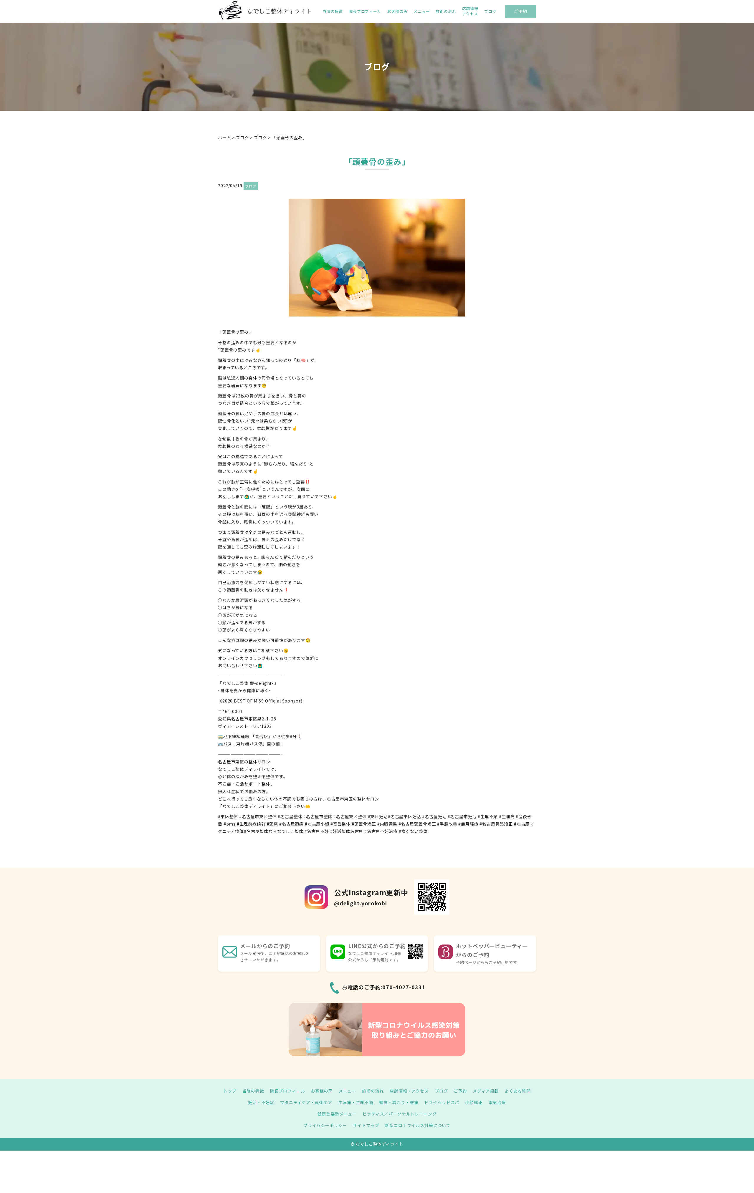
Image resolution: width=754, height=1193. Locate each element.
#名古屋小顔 (317, 824)
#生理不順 (488, 816)
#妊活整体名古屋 (346, 831)
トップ (230, 1091)
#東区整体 (228, 816)
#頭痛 (272, 824)
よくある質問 (518, 1091)
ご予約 (520, 11)
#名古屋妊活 (434, 816)
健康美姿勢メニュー (337, 1114)
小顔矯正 (473, 1102)
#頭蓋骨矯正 (364, 824)
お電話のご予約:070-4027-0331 (384, 987)
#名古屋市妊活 (462, 816)
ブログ (490, 11)
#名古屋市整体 (317, 816)
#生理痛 (507, 816)
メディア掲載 (486, 1091)
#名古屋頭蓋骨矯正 (417, 824)
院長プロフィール (365, 11)
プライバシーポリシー (325, 1125)
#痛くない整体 (413, 831)
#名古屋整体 (290, 816)
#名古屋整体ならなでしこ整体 (273, 831)
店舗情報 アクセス (470, 11)
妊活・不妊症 (261, 1102)
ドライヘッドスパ (441, 1102)
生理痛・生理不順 (355, 1102)
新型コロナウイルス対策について (418, 1125)
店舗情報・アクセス (409, 1091)
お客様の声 (397, 11)
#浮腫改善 (447, 824)
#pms (230, 824)
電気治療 (497, 1102)
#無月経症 (468, 824)
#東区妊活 (378, 816)
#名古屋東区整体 (350, 816)
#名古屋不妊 (317, 831)
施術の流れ (446, 11)
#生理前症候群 (251, 824)
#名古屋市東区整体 (258, 816)
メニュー (422, 11)
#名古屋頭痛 (291, 824)
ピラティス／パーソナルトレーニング (399, 1114)
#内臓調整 (387, 824)
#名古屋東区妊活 (404, 816)
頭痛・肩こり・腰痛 (399, 1102)
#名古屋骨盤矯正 (496, 824)
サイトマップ (366, 1125)
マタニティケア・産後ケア (306, 1102)
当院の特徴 (333, 11)
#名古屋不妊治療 (381, 831)
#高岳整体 (340, 824)
